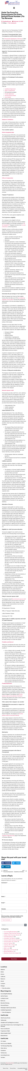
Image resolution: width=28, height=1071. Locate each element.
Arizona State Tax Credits (10, 941)
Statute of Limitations (7, 119)
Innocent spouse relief (8, 390)
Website (3, 908)
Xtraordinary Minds (10, 1062)
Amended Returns (8, 936)
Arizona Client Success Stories (12, 940)
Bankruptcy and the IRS (10, 949)
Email (3, 902)
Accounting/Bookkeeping (10, 931)
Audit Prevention (8, 946)
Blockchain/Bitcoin (9, 951)
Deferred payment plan (8, 132)
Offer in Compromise (7, 178)
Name (3, 896)
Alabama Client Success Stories (12, 933)
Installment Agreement (10, 89)
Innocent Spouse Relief (10, 95)
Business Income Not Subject (11, 953)
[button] (14, 8)
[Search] (25, 925)
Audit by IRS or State (9, 945)
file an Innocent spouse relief (19, 599)
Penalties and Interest (7, 642)
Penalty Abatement (9, 94)
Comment (4, 882)
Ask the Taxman (8, 943)
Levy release (8, 97)
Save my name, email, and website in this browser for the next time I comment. (12, 916)
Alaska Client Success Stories (11, 935)
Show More (14, 959)
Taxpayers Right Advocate (8, 835)
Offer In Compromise (10, 90)
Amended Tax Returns (9, 938)
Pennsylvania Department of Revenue (13, 38)
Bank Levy (6, 948)
